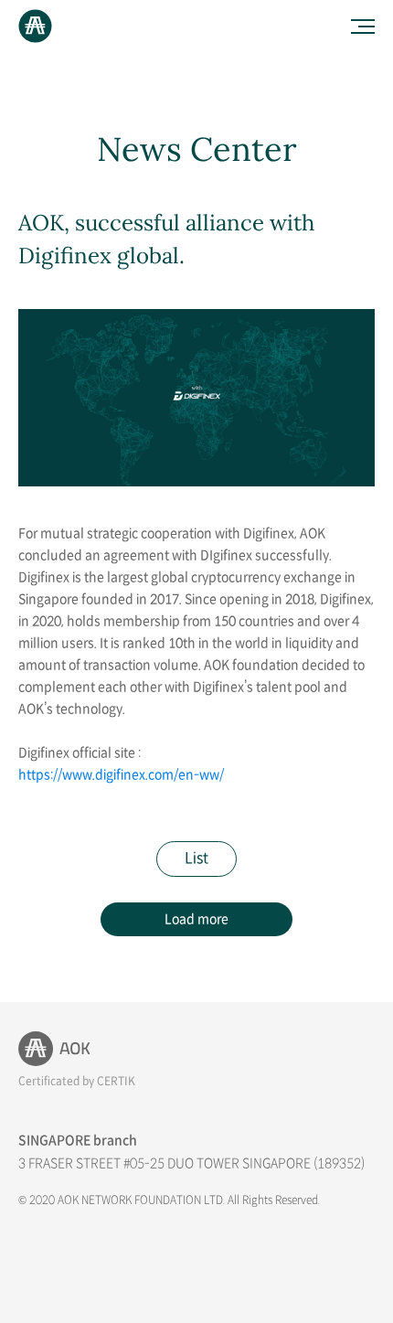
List (196, 859)
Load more (196, 919)
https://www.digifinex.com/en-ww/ (121, 775)
